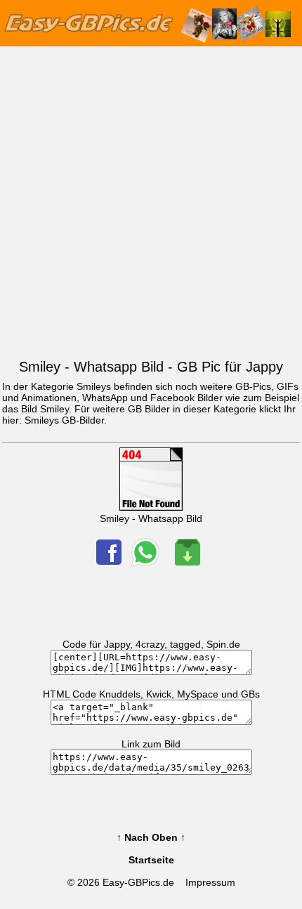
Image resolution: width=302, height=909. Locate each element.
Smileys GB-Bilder (64, 420)
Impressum (210, 882)
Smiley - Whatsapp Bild (151, 518)
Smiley (54, 408)
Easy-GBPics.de (138, 882)
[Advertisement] (151, 199)
